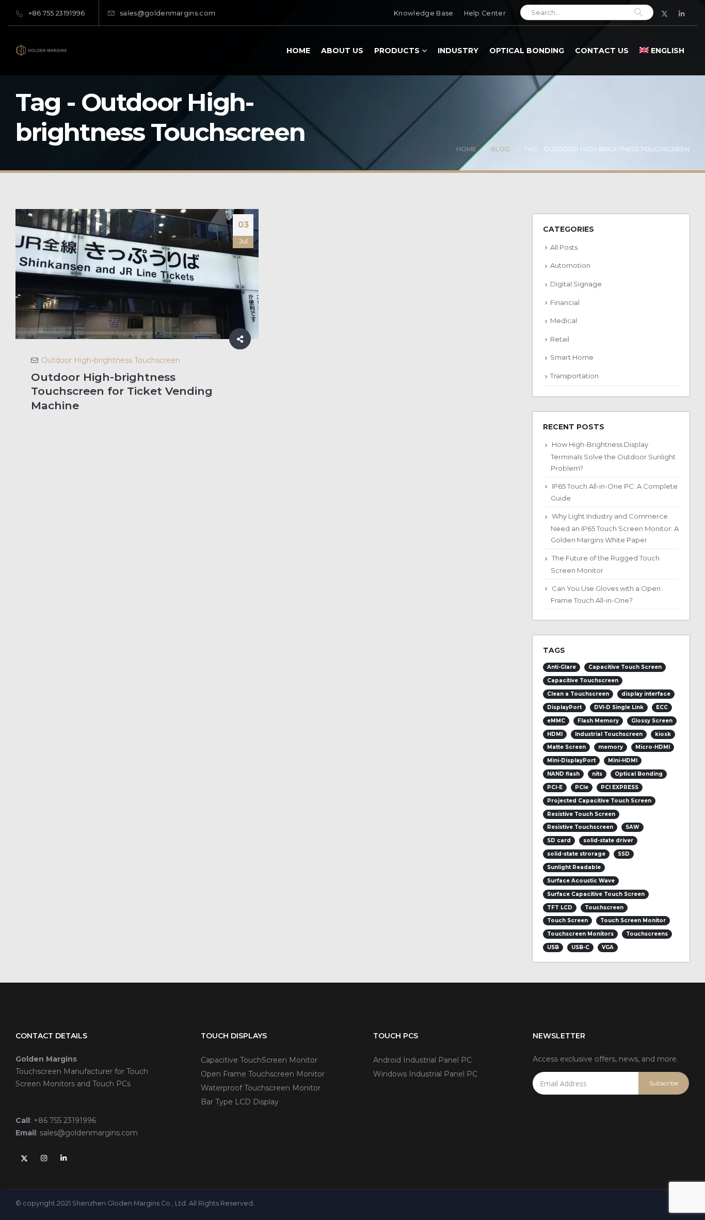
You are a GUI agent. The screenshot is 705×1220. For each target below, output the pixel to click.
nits (597, 773)
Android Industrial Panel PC (422, 1060)
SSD (624, 853)
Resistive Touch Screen (581, 814)
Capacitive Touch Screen (625, 667)
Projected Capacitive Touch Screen (599, 800)
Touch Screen (567, 920)
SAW (632, 827)
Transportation (574, 376)
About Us (342, 50)
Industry (458, 50)
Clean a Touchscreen (578, 694)
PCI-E (555, 787)
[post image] (137, 274)
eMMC (556, 720)
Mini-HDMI (622, 760)
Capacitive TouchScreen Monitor (259, 1060)
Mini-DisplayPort (571, 760)
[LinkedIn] (682, 13)
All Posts (564, 247)
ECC (662, 707)
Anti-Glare (561, 667)
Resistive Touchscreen (580, 827)
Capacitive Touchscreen (582, 680)
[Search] (638, 12)
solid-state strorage (576, 853)
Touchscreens (647, 933)
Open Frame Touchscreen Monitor (263, 1074)
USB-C (580, 947)
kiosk (663, 734)
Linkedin (63, 1158)
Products (397, 50)
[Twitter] (665, 13)
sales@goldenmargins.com (167, 13)
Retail (559, 339)
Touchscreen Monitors (580, 933)
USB (553, 947)
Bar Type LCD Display (240, 1101)
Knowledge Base (423, 13)
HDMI (555, 734)
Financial (565, 302)
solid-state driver (608, 840)
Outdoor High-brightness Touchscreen (110, 360)
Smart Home (572, 357)
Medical (563, 320)
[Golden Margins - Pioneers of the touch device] (41, 50)
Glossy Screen (651, 720)
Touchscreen (604, 907)
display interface (645, 694)
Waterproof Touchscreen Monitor (261, 1088)
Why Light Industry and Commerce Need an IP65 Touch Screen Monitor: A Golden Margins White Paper (615, 528)
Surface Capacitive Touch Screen (596, 894)
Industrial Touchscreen (609, 734)
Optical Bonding (526, 50)
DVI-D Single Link (619, 707)
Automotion (570, 265)
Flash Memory (598, 720)
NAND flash (563, 773)
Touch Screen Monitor (633, 920)
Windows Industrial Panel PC (425, 1074)
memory (610, 747)
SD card (559, 840)
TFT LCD (559, 907)
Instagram (44, 1158)
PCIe (581, 787)
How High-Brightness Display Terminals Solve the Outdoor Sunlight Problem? (613, 456)
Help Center (485, 13)
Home (298, 50)
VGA (608, 947)
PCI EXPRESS (619, 787)
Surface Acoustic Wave (581, 880)
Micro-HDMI (652, 747)
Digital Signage (576, 284)
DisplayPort (564, 707)
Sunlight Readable (574, 867)
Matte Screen (566, 747)
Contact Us (602, 50)
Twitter (24, 1158)
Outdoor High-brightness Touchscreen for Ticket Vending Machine (122, 391)
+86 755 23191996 (56, 13)
